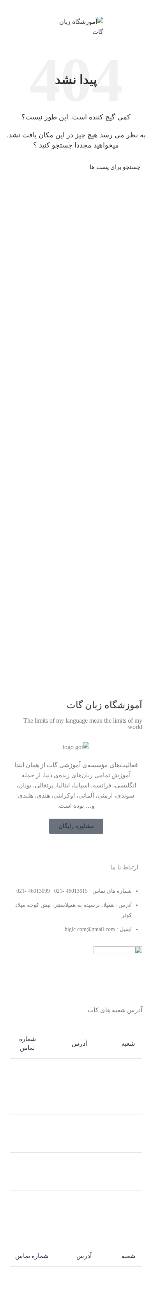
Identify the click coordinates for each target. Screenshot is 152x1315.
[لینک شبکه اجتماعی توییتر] (81, 849)
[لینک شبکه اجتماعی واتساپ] (71, 7)
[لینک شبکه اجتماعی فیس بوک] (91, 849)
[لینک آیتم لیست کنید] (76, 914)
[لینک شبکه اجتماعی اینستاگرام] (71, 849)
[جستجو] (16, 167)
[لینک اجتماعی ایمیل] (89, 7)
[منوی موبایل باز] (142, 27)
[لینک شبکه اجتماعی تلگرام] (62, 7)
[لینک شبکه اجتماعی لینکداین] (80, 7)
